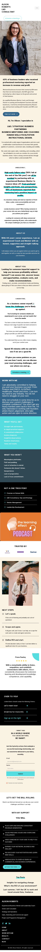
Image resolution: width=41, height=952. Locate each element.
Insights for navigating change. (20, 882)
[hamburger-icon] (37, 8)
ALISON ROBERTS (10, 901)
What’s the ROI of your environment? (20, 886)
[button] (16, 718)
